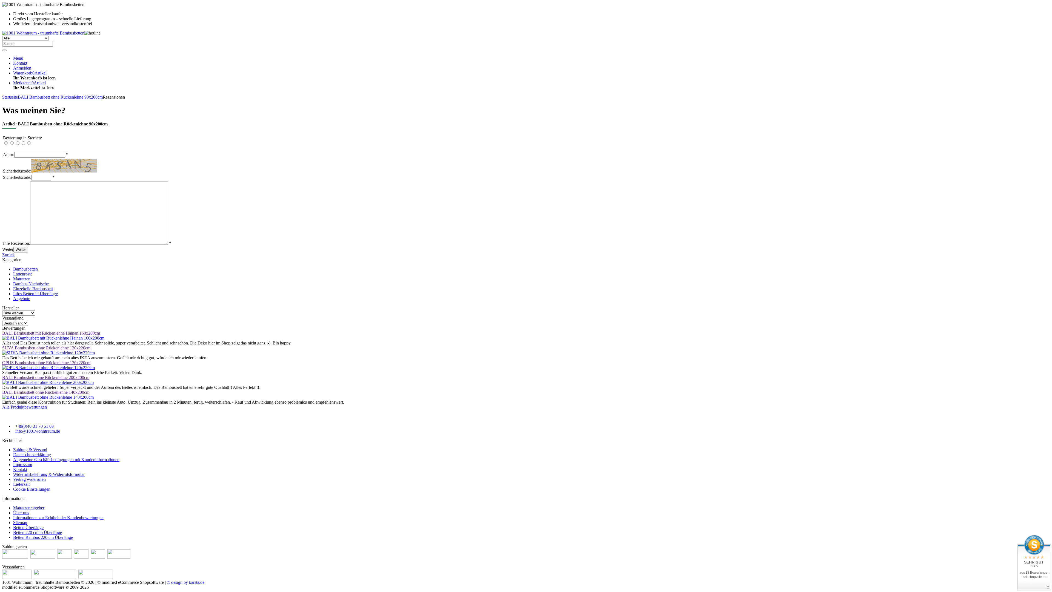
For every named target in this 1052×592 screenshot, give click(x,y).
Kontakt (20, 469)
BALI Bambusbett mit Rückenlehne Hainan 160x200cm (51, 333)
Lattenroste (22, 274)
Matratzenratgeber (28, 507)
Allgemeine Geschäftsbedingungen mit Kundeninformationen (66, 459)
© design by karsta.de (185, 582)
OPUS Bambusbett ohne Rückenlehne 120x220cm (46, 362)
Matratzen (21, 279)
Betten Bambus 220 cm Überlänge (43, 537)
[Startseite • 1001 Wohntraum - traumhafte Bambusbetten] (43, 33)
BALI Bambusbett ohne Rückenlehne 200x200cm (45, 377)
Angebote (21, 298)
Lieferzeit (21, 484)
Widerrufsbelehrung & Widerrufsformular (49, 474)
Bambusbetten (25, 269)
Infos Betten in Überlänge (35, 293)
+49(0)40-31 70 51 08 (34, 426)
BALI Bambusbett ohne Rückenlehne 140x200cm (45, 392)
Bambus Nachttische (31, 283)
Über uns (21, 512)
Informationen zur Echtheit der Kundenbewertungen (58, 517)
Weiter (21, 250)
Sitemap (20, 522)
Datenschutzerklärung (32, 454)
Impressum (22, 464)
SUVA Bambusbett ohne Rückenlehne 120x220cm (46, 348)
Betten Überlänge (28, 527)
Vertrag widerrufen (29, 479)
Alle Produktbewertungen (24, 407)
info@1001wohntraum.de (37, 431)
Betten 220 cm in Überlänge (37, 532)
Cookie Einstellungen (31, 489)
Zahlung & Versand (30, 449)
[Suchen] (4, 50)
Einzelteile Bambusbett (33, 288)
